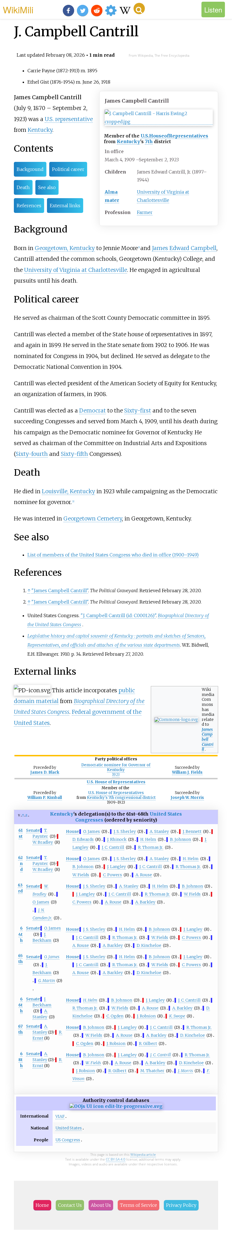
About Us (101, 1205)
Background (30, 169)
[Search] (139, 8)
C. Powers (112, 874)
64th (20, 934)
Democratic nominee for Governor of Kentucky (116, 767)
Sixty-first (137, 410)
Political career (68, 169)
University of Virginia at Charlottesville (75, 269)
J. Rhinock (116, 839)
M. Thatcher (152, 1070)
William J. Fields (187, 772)
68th (20, 1059)
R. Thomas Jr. (125, 937)
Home (42, 1205)
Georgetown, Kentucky (65, 248)
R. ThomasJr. (150, 847)
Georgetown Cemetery (92, 518)
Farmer (144, 212)
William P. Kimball (44, 797)
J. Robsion (146, 1016)
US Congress (67, 1139)
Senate (33, 830)
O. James (91, 831)
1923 (116, 774)
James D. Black (44, 772)
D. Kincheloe (149, 945)
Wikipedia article (143, 1154)
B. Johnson (180, 839)
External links (65, 205)
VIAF (60, 1116)
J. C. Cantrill (113, 847)
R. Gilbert (148, 1043)
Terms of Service (138, 1205)
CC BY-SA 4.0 (115, 1159)
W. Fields (80, 874)
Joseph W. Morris (187, 797)
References (29, 205)
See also (47, 187)
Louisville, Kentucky (68, 491)
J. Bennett (192, 831)
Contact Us (70, 1205)
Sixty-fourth (32, 453)
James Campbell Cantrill (207, 739)
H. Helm (148, 839)
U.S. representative (69, 119)
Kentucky (128, 141)
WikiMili (18, 9)
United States (68, 1128)
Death (23, 187)
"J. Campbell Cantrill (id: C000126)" (118, 615)
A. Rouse (144, 874)
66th (20, 1004)
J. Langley (116, 866)
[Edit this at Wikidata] (116, 1106)
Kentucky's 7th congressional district (121, 797)
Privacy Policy (181, 1205)
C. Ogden (114, 1016)
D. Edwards (83, 839)
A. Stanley (159, 831)
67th (20, 1029)
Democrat (92, 410)
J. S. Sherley (125, 831)
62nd (20, 863)
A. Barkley (145, 902)
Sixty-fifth (74, 453)
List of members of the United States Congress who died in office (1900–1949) (113, 555)
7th (149, 141)
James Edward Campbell (184, 248)
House (72, 831)
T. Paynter (40, 860)
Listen (213, 9)
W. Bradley (43, 842)
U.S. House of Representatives (116, 782)
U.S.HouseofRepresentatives (174, 136)
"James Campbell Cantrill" (59, 590)
